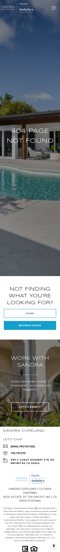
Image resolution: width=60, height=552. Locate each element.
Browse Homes (30, 325)
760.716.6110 (18, 453)
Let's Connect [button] (30, 407)
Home (30, 313)
